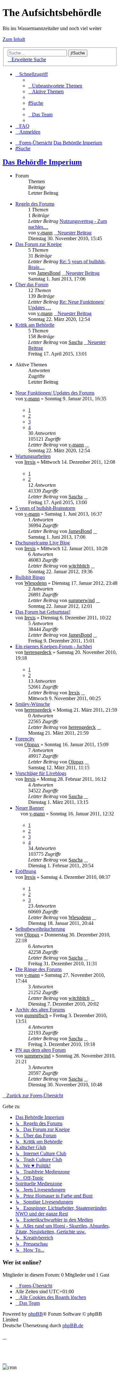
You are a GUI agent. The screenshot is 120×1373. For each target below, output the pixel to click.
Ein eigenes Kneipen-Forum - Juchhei (53, 646)
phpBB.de (72, 1325)
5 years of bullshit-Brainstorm (45, 508)
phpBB (35, 1314)
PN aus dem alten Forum (40, 1050)
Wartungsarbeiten (33, 456)
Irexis (30, 462)
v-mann (44, 232)
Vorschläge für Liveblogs (40, 773)
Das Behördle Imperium (42, 162)
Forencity (25, 738)
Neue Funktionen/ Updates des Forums (54, 393)
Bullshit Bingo (30, 577)
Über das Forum (31, 284)
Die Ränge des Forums (38, 969)
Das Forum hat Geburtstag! (42, 612)
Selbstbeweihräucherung (40, 929)
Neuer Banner (29, 808)
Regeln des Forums (34, 204)
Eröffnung (25, 871)
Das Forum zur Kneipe (38, 244)
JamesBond (48, 273)
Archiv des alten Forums (40, 1009)
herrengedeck (38, 652)
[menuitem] (55, 85)
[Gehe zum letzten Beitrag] (87, 444)
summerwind (81, 600)
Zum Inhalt (14, 39)
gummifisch (36, 1015)
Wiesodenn (35, 583)
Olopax (31, 744)
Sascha (75, 342)
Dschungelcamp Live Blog (42, 542)
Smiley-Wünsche (32, 704)
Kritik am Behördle (34, 325)
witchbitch (79, 565)
